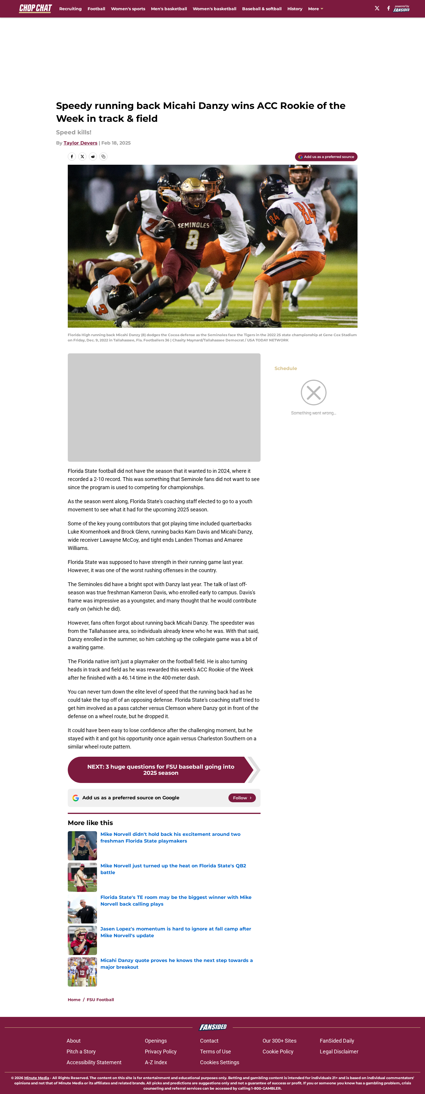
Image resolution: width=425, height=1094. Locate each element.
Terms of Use (215, 1051)
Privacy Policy (161, 1051)
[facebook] (388, 8)
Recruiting (70, 8)
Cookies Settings (219, 1062)
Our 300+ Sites (279, 1041)
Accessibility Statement (94, 1062)
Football (96, 8)
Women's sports (128, 8)
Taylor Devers (81, 143)
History (294, 8)
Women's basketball (214, 8)
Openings (156, 1041)
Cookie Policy (278, 1051)
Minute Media (36, 1078)
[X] (377, 8)
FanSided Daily (337, 1041)
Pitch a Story (81, 1051)
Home (74, 999)
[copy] (103, 156)
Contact (209, 1041)
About (74, 1041)
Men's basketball (169, 8)
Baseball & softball (262, 8)
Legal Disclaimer (339, 1051)
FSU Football (100, 999)
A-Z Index (156, 1062)
